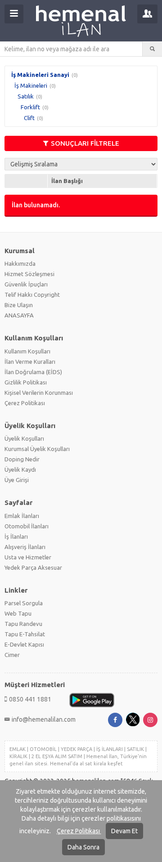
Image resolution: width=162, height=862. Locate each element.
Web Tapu (18, 613)
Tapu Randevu (23, 624)
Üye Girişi (16, 480)
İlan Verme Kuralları (29, 361)
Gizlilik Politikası (25, 382)
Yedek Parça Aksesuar (33, 567)
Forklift (30, 107)
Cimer (12, 655)
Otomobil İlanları (26, 526)
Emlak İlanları (21, 516)
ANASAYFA (19, 315)
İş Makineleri (30, 85)
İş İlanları (16, 536)
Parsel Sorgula (23, 603)
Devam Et (124, 831)
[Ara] (152, 49)
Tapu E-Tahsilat (24, 634)
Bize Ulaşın (18, 305)
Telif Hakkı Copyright (32, 294)
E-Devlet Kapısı (24, 644)
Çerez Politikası (79, 831)
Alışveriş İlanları (24, 547)
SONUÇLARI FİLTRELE (85, 143)
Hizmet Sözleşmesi (29, 274)
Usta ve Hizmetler (27, 557)
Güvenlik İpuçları (26, 284)
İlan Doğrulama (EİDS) (33, 372)
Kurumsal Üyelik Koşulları (37, 449)
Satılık (26, 96)
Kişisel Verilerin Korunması (38, 392)
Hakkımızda (20, 263)
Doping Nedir (22, 459)
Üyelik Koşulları (24, 438)
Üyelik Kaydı (20, 469)
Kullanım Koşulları (27, 351)
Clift (29, 118)
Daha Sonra (83, 847)
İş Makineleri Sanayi (40, 74)
